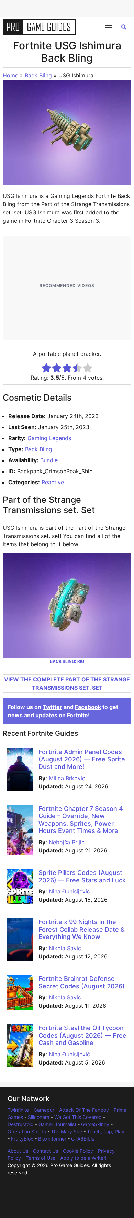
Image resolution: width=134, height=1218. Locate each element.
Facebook (88, 706)
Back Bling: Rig (67, 661)
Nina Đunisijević (69, 891)
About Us (18, 1151)
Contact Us (45, 1151)
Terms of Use (40, 1158)
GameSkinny (95, 1124)
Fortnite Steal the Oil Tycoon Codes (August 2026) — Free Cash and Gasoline (82, 1035)
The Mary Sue (66, 1131)
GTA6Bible (82, 1139)
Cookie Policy (78, 1151)
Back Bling (38, 75)
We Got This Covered (78, 1117)
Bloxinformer (52, 1139)
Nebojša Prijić (67, 842)
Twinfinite (18, 1110)
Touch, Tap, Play (105, 1131)
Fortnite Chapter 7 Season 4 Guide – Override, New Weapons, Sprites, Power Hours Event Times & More (80, 820)
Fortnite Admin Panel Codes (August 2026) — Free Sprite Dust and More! (81, 759)
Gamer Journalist (57, 1124)
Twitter (52, 706)
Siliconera (38, 1117)
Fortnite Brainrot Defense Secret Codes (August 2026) (81, 982)
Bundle (49, 460)
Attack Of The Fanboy (84, 1110)
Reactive (53, 482)
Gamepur (44, 1110)
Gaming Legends (49, 438)
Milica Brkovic (67, 778)
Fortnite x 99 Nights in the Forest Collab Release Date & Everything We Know (81, 929)
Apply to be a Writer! (83, 1158)
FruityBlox (22, 1139)
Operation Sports (27, 1131)
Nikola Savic (65, 948)
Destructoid (21, 1124)
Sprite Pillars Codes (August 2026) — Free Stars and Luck (82, 876)
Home (10, 75)
